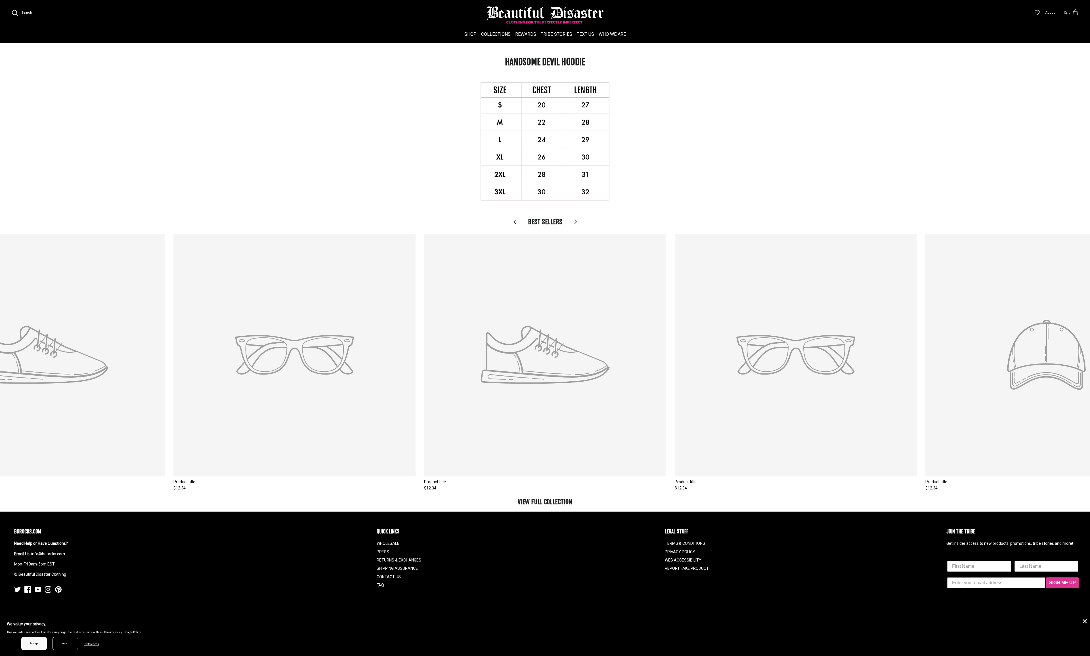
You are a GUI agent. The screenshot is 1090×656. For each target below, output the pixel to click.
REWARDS (525, 34)
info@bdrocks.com (48, 554)
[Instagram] (48, 589)
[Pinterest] (58, 589)
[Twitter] (17, 589)
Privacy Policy (113, 632)
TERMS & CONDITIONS (685, 543)
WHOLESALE (388, 543)
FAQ (380, 585)
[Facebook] (27, 589)
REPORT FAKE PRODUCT (687, 568)
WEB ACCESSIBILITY (683, 560)
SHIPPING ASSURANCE (397, 568)
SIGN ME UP (1062, 582)
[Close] (1084, 621)
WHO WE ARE (612, 34)
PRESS (383, 552)
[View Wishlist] (1037, 13)
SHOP (470, 34)
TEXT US (585, 34)
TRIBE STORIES (556, 34)
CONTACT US (389, 577)
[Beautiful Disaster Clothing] (545, 15)
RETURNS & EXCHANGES (399, 560)
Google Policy (132, 632)
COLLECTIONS (496, 34)
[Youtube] (38, 589)
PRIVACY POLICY (680, 552)
